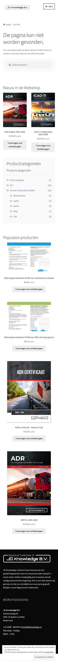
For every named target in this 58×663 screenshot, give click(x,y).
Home (8, 24)
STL (11, 185)
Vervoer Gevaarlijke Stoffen (22, 190)
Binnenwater (19, 195)
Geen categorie (17, 180)
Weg (15, 211)
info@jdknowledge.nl (32, 627)
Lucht (16, 201)
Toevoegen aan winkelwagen (15, 145)
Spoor (16, 206)
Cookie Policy (49, 652)
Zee (15, 216)
